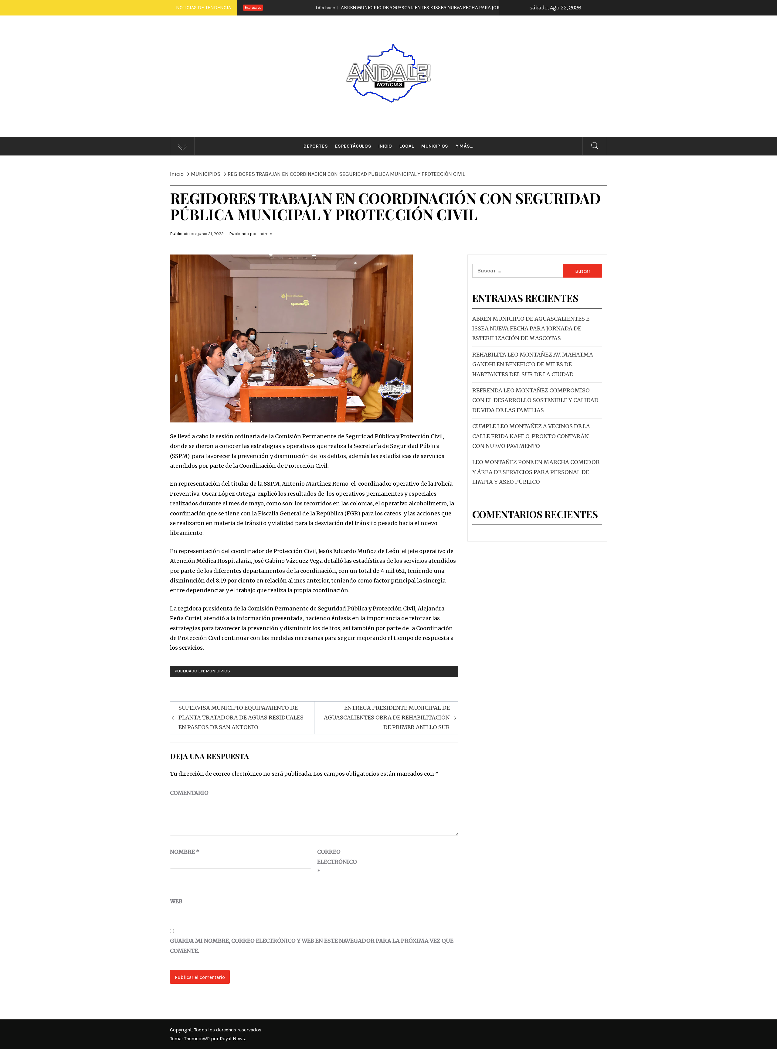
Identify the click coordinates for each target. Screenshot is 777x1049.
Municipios (434, 146)
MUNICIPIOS (218, 671)
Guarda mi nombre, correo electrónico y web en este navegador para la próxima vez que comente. (311, 945)
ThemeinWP (197, 1038)
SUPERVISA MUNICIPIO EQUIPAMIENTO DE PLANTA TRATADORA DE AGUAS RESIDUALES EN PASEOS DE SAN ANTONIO (241, 717)
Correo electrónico (332, 861)
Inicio (385, 146)
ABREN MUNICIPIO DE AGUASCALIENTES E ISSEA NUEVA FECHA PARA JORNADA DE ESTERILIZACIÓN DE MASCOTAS (399, 7)
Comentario (189, 792)
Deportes (316, 146)
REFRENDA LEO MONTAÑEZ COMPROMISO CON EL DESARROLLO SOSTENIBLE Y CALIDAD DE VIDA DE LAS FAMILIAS (535, 400)
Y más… (464, 146)
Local (406, 146)
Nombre (185, 851)
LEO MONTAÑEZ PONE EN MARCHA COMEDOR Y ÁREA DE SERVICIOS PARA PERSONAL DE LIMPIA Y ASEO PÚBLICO (536, 472)
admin (266, 233)
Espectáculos (353, 146)
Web (176, 901)
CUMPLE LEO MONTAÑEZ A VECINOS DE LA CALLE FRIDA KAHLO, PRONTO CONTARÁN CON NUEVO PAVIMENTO (531, 436)
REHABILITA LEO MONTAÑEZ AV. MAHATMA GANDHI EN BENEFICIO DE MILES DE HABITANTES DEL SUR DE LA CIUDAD (532, 364)
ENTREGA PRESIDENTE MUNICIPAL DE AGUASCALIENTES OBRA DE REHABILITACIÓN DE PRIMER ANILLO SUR (387, 717)
